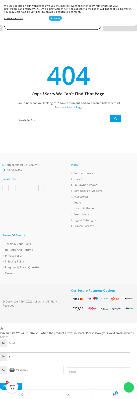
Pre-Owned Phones (86, 185)
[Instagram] (13, 188)
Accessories (81, 196)
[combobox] (35, 370)
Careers (10, 273)
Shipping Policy (14, 261)
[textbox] (35, 370)
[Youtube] (20, 188)
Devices (78, 179)
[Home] (23, 394)
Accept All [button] (55, 18)
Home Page (74, 107)
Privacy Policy (13, 255)
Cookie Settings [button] (13, 18)
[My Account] (68, 394)
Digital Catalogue (85, 220)
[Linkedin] (27, 188)
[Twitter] (34, 188)
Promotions (81, 214)
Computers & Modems (88, 191)
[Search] (115, 118)
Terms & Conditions (18, 244)
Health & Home (84, 208)
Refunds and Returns (19, 250)
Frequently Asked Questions (23, 267)
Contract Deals (83, 173)
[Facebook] (6, 188)
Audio (77, 202)
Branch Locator (84, 226)
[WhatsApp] (41, 188)
